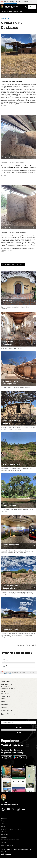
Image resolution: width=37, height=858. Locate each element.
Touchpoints (8, 673)
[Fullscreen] (34, 76)
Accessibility (4, 818)
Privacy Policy (5, 821)
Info (2, 11)
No (7, 665)
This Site (18, 728)
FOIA (2, 823)
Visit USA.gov (6, 854)
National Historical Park (11, 6)
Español (4, 707)
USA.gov (3, 842)
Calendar (15, 11)
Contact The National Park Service (11, 829)
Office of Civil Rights (7, 845)
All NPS (18, 732)
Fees (21, 11)
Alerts (6, 11)
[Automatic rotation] (2, 76)
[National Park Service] (2, 6)
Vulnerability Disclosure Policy (10, 839)
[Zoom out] (6, 76)
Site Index (5, 704)
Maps (10, 11)
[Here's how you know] (18, 2)
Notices (3, 826)
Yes (7, 660)
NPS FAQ (3, 831)
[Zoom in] (10, 76)
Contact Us (5, 696)
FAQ (3, 701)
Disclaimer (4, 837)
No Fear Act (4, 834)
